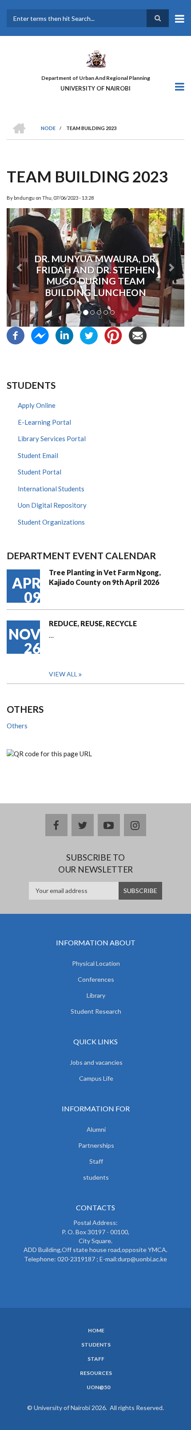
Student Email (38, 455)
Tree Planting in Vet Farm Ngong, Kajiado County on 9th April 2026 (105, 577)
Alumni (96, 1129)
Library (96, 995)
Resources (96, 1373)
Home (96, 1330)
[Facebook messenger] (40, 335)
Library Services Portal (52, 438)
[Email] (138, 335)
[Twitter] (89, 335)
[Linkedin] (64, 335)
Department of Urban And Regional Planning (95, 78)
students (96, 1177)
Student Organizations (51, 522)
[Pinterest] (113, 335)
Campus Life (96, 1078)
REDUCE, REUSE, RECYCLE (93, 623)
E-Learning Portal (44, 422)
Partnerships (96, 1145)
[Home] (95, 58)
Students (96, 1344)
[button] (20, 267)
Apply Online (37, 405)
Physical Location (96, 963)
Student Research (96, 1011)
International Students (51, 489)
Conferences (96, 979)
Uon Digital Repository (52, 505)
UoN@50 (98, 1387)
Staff (96, 1161)
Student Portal (39, 472)
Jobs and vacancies (96, 1062)
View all (63, 674)
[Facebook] (15, 335)
